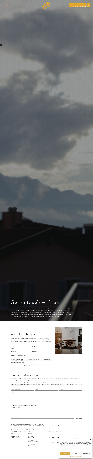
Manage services (64, 449)
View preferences (86, 453)
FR (10, 5)
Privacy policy (72, 456)
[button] (90, 439)
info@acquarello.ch (36, 346)
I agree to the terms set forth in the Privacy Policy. (25, 405)
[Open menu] (88, 5)
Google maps (79, 418)
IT (3, 5)
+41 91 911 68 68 (35, 349)
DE (7, 5)
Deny (76, 453)
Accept (65, 453)
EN (5, 5)
